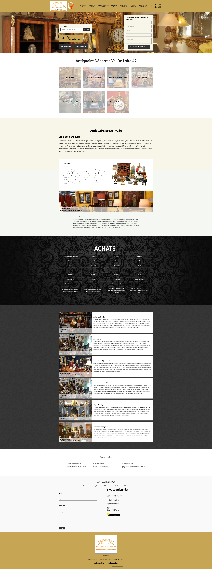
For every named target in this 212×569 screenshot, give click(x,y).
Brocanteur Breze (99, 463)
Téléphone (62, 505)
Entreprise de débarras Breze (102, 466)
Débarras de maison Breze (74, 463)
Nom (60, 493)
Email (60, 499)
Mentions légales (117, 566)
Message (61, 512)
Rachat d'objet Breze (127, 463)
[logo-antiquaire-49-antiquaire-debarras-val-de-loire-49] (58, 6)
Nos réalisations (66, 46)
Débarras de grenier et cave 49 (103, 6)
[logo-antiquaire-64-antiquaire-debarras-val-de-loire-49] (106, 544)
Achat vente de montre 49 (143, 6)
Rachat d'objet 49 (133, 6)
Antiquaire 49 (83, 6)
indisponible (157, 5)
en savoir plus (69, 88)
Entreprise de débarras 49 (123, 6)
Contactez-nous (81, 46)
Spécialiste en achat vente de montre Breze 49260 (133, 467)
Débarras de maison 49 (92, 6)
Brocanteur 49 (114, 6)
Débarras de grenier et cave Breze (76, 466)
